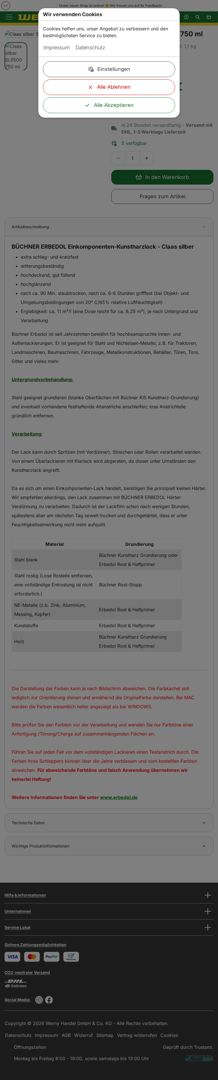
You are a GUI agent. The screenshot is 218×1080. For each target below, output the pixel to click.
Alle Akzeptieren (114, 105)
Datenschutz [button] (90, 47)
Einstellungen (113, 69)
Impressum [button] (56, 47)
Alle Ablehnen (114, 87)
